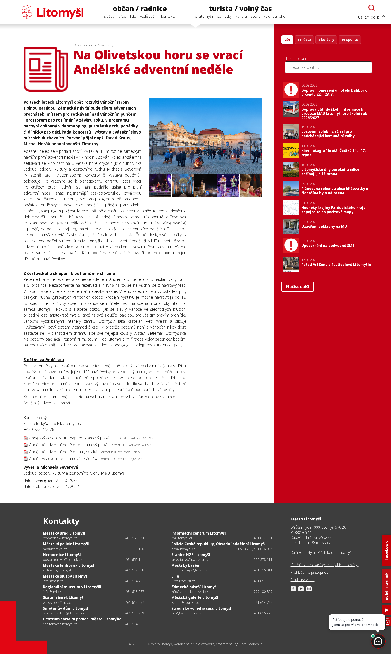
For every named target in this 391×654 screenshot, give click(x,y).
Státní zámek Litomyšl (64, 597)
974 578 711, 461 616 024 (253, 549)
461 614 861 (134, 624)
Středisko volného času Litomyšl (201, 608)
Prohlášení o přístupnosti (310, 572)
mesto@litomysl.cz (316, 542)
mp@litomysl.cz (55, 549)
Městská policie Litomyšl (66, 543)
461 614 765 (263, 602)
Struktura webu (303, 579)
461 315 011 (263, 570)
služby (109, 16)
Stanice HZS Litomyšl (190, 554)
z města (304, 39)
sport (255, 16)
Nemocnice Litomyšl (62, 554)
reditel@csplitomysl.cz (60, 624)
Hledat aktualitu (296, 58)
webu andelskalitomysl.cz (112, 396)
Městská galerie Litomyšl (194, 597)
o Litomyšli (204, 16)
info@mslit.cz (53, 581)
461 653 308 (263, 581)
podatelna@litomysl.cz (60, 538)
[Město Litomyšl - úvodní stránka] (44, 12)
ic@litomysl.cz (181, 538)
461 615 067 (134, 602)
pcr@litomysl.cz (183, 549)
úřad (122, 16)
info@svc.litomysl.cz (186, 613)
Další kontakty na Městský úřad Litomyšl (321, 552)
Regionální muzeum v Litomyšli (72, 586)
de (373, 17)
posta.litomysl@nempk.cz (62, 559)
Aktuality (107, 45)
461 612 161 (263, 538)
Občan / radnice (85, 45)
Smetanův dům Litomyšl (65, 608)
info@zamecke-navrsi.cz (189, 591)
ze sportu (349, 39)
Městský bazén (185, 565)
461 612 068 (134, 570)
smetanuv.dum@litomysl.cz (63, 613)
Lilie (175, 576)
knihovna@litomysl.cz (59, 570)
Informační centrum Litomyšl (198, 533)
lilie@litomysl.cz (183, 581)
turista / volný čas (240, 9)
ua (360, 17)
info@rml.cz (52, 591)
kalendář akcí (275, 16)
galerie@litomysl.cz (185, 602)
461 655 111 (134, 559)
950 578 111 (263, 559)
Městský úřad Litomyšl (64, 533)
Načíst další (297, 286)
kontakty (168, 16)
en (367, 17)
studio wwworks (202, 644)
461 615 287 (134, 591)
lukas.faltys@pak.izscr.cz (190, 559)
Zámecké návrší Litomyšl (194, 586)
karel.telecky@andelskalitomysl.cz (53, 423)
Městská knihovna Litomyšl (68, 565)
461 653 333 (134, 538)
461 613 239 (134, 613)
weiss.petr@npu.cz (57, 602)
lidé (133, 16)
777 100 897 (263, 591)
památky (224, 16)
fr (383, 17)
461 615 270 (263, 613)
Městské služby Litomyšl (65, 576)
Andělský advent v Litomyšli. (48, 403)
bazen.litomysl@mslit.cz (189, 570)
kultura (241, 16)
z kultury (326, 39)
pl (378, 17)
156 (141, 549)
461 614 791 (134, 581)
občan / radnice (140, 9)
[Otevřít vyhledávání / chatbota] (371, 8)
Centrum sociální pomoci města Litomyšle (82, 618)
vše (287, 39)
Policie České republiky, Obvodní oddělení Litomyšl (218, 543)
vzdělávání (148, 16)
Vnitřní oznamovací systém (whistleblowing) (325, 564)
